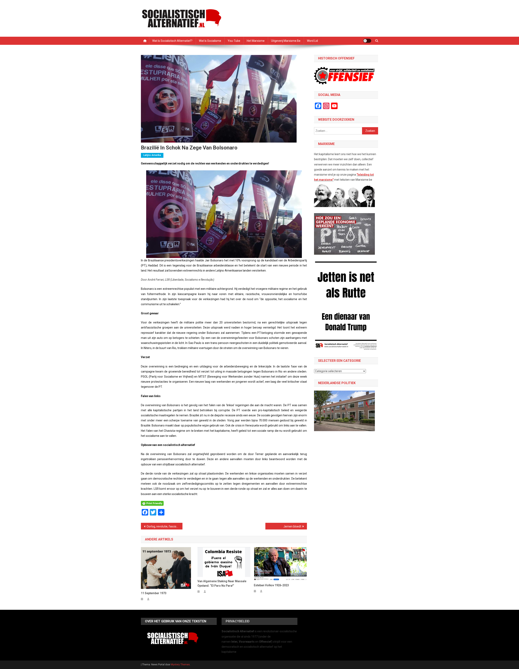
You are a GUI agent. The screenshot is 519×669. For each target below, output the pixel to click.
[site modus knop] (367, 41)
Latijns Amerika (152, 155)
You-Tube (234, 40)
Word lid (312, 40)
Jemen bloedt (292, 526)
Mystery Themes (180, 664)
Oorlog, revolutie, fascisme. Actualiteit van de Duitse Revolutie (164, 526)
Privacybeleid (238, 621)
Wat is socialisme (210, 40)
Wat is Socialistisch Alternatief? (172, 40)
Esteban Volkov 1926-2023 (271, 585)
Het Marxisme (256, 40)
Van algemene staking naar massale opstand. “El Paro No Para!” (221, 583)
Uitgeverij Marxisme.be (285, 40)
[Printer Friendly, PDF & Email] (152, 503)
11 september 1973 (153, 593)
